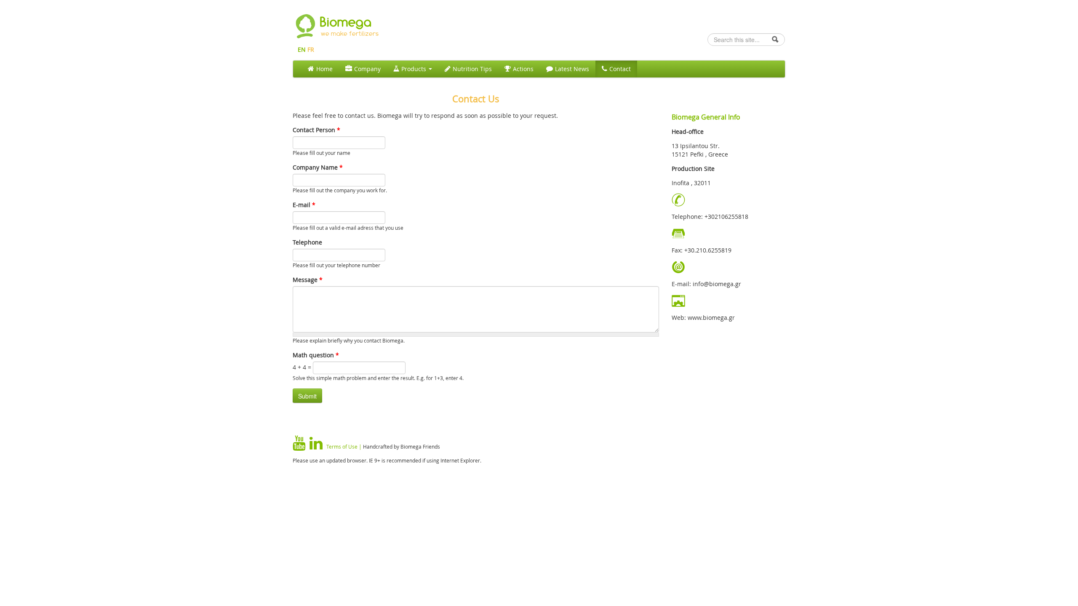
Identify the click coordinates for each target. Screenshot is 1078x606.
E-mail (304, 205)
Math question (316, 355)
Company (367, 69)
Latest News (572, 69)
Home (324, 69)
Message (308, 280)
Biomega (346, 21)
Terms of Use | (344, 446)
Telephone (307, 242)
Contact (620, 69)
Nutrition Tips (472, 69)
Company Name (318, 167)
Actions (523, 69)
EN (302, 49)
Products (414, 69)
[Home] (305, 25)
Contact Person (316, 130)
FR (310, 49)
